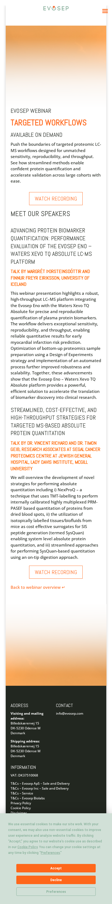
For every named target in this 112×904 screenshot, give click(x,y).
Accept (56, 868)
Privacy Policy (21, 803)
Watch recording (56, 572)
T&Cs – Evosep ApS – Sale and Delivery (40, 783)
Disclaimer (19, 813)
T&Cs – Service (22, 793)
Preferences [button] (50, 853)
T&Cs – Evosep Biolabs (28, 798)
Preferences (56, 892)
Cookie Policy (21, 808)
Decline (56, 880)
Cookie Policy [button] (27, 847)
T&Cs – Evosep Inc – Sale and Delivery (40, 788)
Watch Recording (56, 198)
